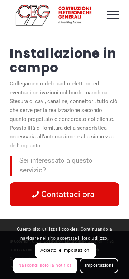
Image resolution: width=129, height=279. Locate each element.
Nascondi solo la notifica (45, 265)
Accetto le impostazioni (65, 250)
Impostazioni (99, 265)
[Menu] (109, 14)
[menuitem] (109, 14)
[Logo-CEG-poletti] (53, 14)
